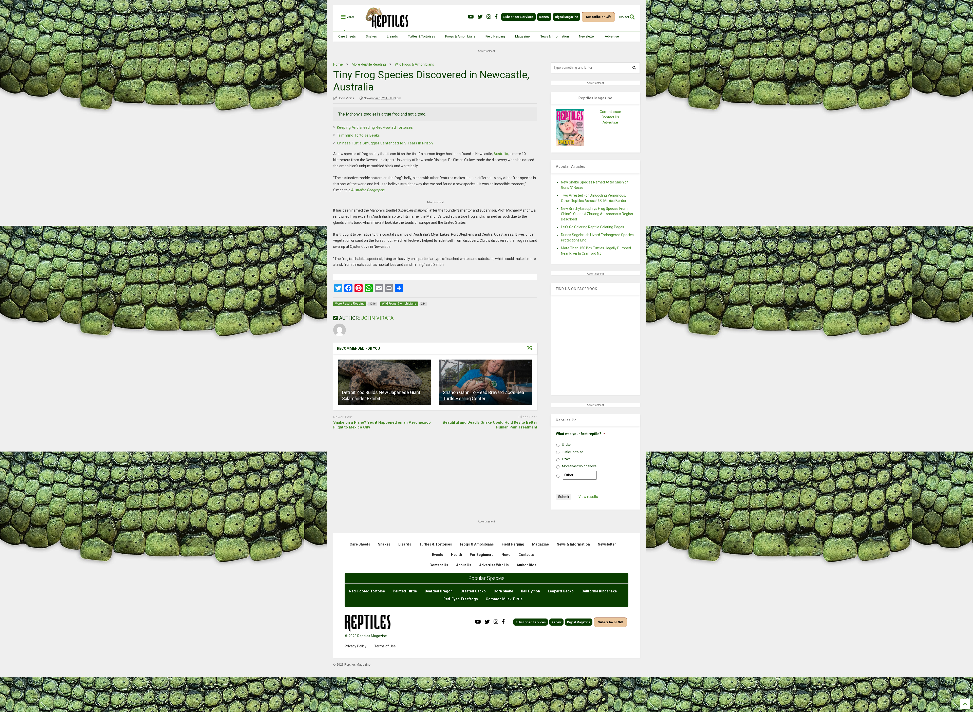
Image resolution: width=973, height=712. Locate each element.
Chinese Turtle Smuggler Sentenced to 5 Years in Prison (385, 143)
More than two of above (579, 466)
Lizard (566, 459)
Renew (544, 17)
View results (588, 497)
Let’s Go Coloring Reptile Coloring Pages (592, 227)
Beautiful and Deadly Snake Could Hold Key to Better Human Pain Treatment (490, 425)
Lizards (392, 36)
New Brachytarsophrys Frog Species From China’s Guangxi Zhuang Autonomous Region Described (597, 214)
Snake (566, 444)
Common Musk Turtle (504, 599)
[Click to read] (384, 382)
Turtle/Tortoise (572, 452)
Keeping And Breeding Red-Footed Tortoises (375, 127)
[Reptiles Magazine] (385, 28)
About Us (463, 565)
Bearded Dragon (439, 591)
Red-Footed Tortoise (367, 591)
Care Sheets (347, 36)
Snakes (371, 36)
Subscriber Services (518, 17)
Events (437, 555)
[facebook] (496, 17)
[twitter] (480, 17)
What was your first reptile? (580, 434)
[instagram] (488, 17)
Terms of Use (385, 646)
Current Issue (610, 112)
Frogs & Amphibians (460, 36)
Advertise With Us (494, 565)
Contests (526, 555)
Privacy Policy (355, 646)
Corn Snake (503, 591)
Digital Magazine (566, 17)
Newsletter (587, 36)
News (506, 555)
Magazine (522, 36)
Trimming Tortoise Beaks (358, 135)
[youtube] (471, 17)
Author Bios (526, 565)
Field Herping (495, 36)
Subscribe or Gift (598, 17)
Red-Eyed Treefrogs (460, 599)
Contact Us (610, 117)
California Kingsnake (599, 591)
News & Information (554, 36)
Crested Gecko (473, 591)
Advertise (612, 36)
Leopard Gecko (561, 591)
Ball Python (530, 591)
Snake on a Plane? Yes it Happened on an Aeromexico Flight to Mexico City (382, 425)
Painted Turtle (405, 591)
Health (456, 555)
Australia (501, 154)
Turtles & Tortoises (421, 36)
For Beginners (482, 555)
